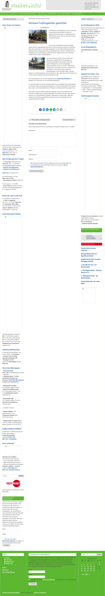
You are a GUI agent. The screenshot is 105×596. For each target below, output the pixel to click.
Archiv (4, 567)
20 (91, 568)
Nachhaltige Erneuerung (47, 14)
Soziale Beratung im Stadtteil (11, 214)
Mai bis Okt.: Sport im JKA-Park (12, 196)
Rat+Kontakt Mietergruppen (16, 380)
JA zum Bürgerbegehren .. (89, 47)
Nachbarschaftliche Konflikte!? (12, 429)
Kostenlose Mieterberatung (10, 350)
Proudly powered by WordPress (11, 592)
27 (91, 570)
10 (81, 566)
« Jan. (82, 574)
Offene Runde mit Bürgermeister (41, 120)
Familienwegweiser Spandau (90, 96)
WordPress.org (8, 563)
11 (84, 566)
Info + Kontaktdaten (11, 439)
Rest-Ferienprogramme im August (13, 159)
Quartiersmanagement (27, 14)
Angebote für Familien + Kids (90, 74)
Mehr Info (5, 152)
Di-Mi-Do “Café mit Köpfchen (89, 42)
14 (94, 566)
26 (88, 570)
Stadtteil (14, 14)
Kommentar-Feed (9, 561)
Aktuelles (5, 14)
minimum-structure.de (40, 592)
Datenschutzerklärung (8, 541)
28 (94, 570)
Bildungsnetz (77, 14)
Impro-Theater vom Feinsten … (12, 25)
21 (94, 568)
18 (84, 568)
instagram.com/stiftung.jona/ (11, 169)
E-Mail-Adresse (33, 155)
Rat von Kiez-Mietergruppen (11, 368)
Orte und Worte (64, 14)
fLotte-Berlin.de (12, 468)
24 (81, 570)
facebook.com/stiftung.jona (11, 167)
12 (88, 566)
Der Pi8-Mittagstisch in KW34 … (91, 25)
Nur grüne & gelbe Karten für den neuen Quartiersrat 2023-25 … (92, 6)
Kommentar (32, 130)
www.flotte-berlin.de (14, 470)
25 (84, 570)
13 (91, 566)
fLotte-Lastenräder (8, 443)
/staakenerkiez (14, 382)
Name (31, 150)
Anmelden (7, 558)
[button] (40, 109)
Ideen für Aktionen (68, 120)
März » (87, 574)
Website (31, 159)
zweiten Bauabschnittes (63, 78)
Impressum (5, 570)
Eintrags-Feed (8, 560)
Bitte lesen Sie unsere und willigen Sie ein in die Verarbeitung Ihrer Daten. (12, 541)
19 (88, 568)
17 (81, 568)
